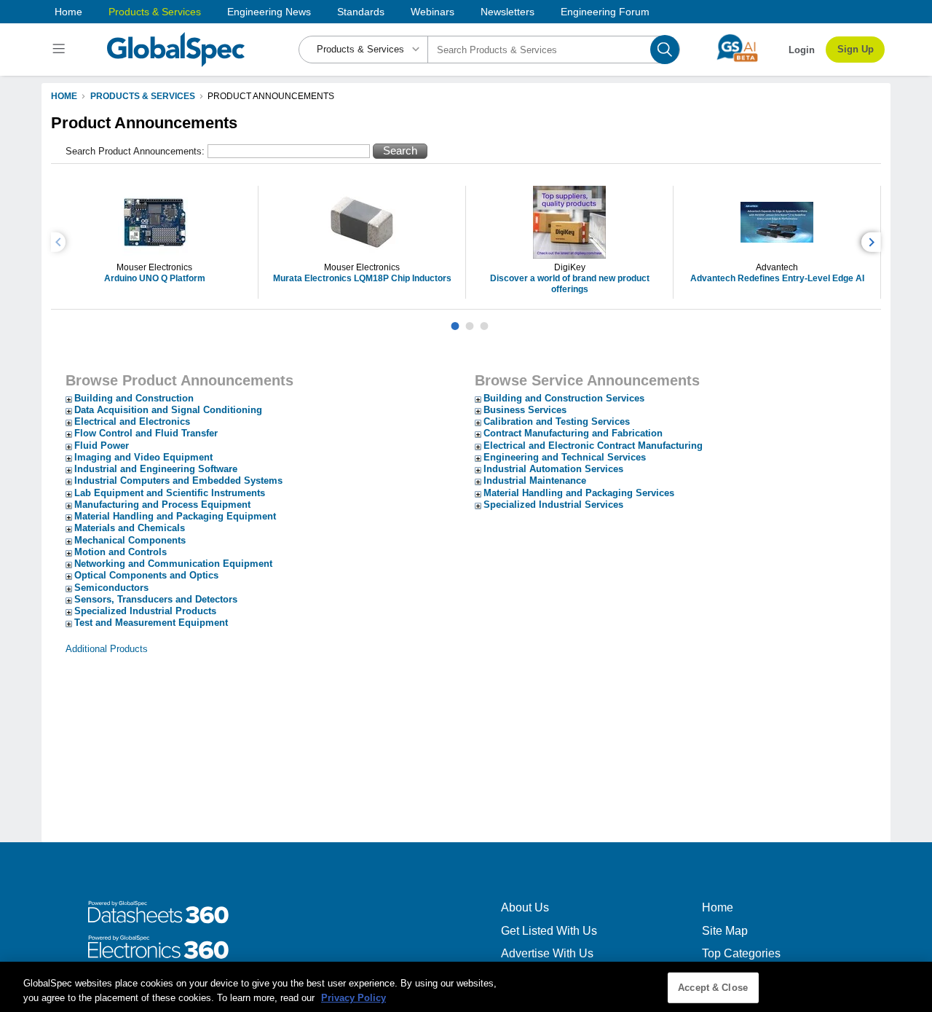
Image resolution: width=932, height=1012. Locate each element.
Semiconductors (111, 587)
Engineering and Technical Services (564, 457)
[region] (466, 987)
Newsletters (507, 11)
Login (802, 49)
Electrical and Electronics (132, 421)
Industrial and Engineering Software (155, 468)
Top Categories (741, 953)
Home (68, 11)
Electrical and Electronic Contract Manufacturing (593, 445)
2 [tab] (469, 320)
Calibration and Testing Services (556, 421)
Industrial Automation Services (553, 468)
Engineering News (269, 11)
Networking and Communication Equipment (173, 563)
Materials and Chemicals (129, 527)
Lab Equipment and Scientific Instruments (169, 492)
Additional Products (107, 648)
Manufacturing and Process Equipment (162, 504)
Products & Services (154, 11)
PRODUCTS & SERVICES (142, 96)
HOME (64, 96)
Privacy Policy (353, 997)
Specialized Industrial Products (145, 610)
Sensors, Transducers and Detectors (155, 599)
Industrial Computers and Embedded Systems (178, 480)
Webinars (432, 11)
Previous (60, 242)
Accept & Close (713, 987)
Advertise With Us (547, 953)
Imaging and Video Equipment (143, 457)
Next (873, 242)
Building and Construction (134, 398)
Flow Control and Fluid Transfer (146, 433)
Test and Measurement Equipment (151, 622)
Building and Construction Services (563, 398)
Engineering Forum (605, 11)
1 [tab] (455, 320)
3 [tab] (484, 320)
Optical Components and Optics (146, 575)
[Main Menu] (61, 49)
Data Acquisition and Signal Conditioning (168, 409)
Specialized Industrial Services (553, 504)
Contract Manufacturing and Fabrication (573, 433)
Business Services (524, 409)
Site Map (725, 931)
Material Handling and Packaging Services (578, 492)
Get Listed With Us (549, 931)
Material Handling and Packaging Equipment (175, 516)
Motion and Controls (120, 551)
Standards (360, 11)
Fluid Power (101, 445)
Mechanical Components (130, 540)
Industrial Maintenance (534, 480)
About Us (525, 907)
